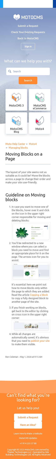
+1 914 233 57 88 (28, 443)
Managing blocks (18, 147)
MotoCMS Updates (28, 438)
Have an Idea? (28, 424)
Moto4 (33, 144)
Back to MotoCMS (28, 38)
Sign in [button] (28, 46)
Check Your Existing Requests (28, 32)
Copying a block (39, 294)
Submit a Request (28, 25)
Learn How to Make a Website (28, 433)
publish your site (40, 340)
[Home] (28, 17)
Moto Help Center (15, 144)
